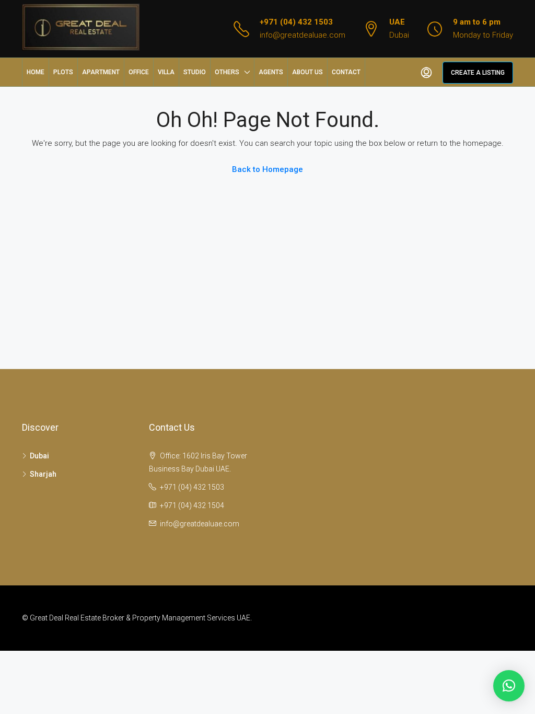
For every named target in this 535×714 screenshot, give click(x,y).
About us (307, 72)
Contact (346, 72)
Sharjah (43, 474)
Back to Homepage (267, 169)
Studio (194, 72)
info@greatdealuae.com (302, 35)
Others (227, 72)
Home (35, 72)
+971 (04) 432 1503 (296, 22)
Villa (166, 72)
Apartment (101, 72)
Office (139, 72)
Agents (271, 72)
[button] (509, 685)
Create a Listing (478, 72)
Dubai (39, 456)
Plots (63, 72)
